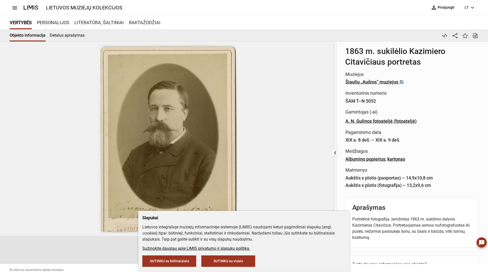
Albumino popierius (365, 159)
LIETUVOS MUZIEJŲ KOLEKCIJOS (84, 8)
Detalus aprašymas (67, 35)
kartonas (396, 159)
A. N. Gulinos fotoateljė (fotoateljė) (381, 121)
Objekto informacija (27, 35)
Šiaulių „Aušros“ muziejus (372, 82)
